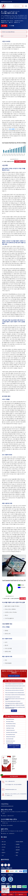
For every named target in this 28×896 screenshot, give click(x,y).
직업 (17, 855)
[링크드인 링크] (8, 865)
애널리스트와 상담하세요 (14, 675)
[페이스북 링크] (2, 865)
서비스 (3, 849)
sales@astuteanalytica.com (11, 789)
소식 (3, 855)
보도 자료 (4, 844)
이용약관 (17, 844)
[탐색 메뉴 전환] (26, 7)
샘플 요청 (14, 710)
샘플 (5, 25)
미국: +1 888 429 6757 (10, 781)
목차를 (12, 25)
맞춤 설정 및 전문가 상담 (18, 573)
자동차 (5, 11)
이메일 (11, 894)
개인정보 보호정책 (19, 841)
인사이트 (3, 847)
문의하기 (3, 852)
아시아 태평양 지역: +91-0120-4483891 (13, 784)
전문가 (17, 852)
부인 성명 (18, 847)
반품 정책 (18, 849)
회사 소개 (4, 841)
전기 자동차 (12, 129)
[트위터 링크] (5, 865)
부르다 (4, 894)
